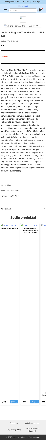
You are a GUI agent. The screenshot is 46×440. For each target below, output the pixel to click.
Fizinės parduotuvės (11, 2)
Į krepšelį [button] (14, 402)
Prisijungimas (37, 2)
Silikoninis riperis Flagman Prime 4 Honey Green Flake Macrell (30, 230)
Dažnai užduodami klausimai (32, 429)
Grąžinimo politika (14, 430)
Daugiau (34, 402)
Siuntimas (14, 423)
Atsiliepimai (23, 209)
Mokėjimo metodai (32, 423)
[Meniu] (6, 10)
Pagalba (26, 2)
